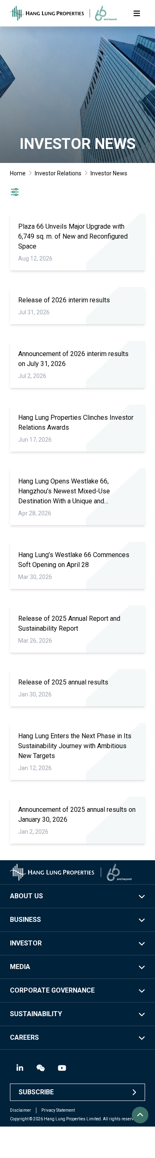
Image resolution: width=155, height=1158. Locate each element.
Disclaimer (20, 1110)
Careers (24, 1037)
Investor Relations (58, 173)
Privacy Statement (58, 1110)
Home (18, 173)
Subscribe (36, 1092)
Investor (26, 943)
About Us (26, 896)
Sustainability (36, 1014)
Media (20, 967)
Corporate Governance (52, 990)
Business (25, 920)
